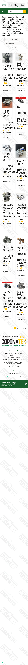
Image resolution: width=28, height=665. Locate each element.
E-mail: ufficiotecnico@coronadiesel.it (14, 359)
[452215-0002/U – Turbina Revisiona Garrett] (7, 197)
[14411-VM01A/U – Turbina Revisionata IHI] (7, 58)
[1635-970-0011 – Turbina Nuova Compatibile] (7, 102)
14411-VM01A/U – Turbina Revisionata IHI (10, 73)
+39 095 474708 (15, 358)
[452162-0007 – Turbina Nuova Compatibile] (21, 151)
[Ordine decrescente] (22, 39)
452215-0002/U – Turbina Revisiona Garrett (9, 212)
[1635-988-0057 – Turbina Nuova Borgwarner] (7, 148)
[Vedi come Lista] (15, 47)
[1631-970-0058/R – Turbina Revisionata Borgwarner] (21, 57)
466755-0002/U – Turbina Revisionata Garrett (10, 254)
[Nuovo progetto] (4, 4)
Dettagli (9, 90)
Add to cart (5, 91)
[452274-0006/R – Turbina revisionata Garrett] (21, 197)
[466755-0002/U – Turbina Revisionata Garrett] (7, 239)
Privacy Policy (10, 376)
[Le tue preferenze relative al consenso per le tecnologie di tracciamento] (2, 662)
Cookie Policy (18, 376)
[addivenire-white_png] (26, 384)
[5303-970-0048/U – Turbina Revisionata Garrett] (21, 240)
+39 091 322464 (15, 366)
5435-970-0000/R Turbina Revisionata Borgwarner (10, 299)
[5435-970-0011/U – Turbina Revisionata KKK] (21, 286)
